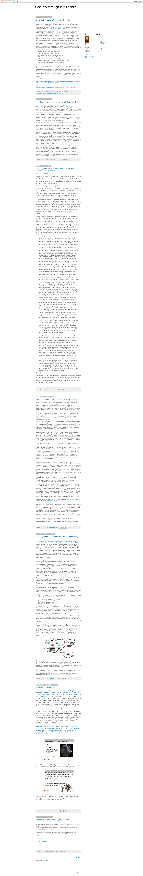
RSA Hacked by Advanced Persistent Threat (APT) (56, 102)
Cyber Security (45, 93)
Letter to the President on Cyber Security (52, 820)
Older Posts (78, 857)
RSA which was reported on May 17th (54, 28)
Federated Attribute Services (50, 500)
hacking (50, 93)
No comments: (52, 91)
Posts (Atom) (45, 860)
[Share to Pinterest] (66, 91)
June (100, 38)
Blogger (77, 872)
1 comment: (51, 678)
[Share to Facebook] (64, 91)
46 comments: (52, 527)
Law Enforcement (43, 391)
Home (55, 857)
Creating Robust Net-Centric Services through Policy (57, 537)
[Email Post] (57, 91)
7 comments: (51, 810)
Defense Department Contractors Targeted (53, 20)
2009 (99, 50)
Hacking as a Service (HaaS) (47, 688)
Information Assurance (56, 93)
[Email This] (60, 91)
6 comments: (52, 851)
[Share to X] (63, 91)
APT (40, 93)
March (100, 45)
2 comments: (51, 389)
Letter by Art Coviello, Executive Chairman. (51, 112)
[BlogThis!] (61, 91)
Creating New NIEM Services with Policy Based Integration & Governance (55, 170)
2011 (99, 36)
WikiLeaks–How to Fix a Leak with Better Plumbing (56, 399)
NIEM (48, 391)
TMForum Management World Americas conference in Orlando (59, 541)
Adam (87, 44)
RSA (62, 93)
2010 (99, 48)
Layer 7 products (74, 672)
